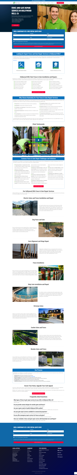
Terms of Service (20, 41)
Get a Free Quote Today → (38, 186)
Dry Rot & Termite (42, 461)
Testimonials (29, 455)
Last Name (32, 33)
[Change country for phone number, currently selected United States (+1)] (48, 35)
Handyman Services (27, 2)
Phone (48, 33)
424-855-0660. (33, 376)
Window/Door (41, 456)
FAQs (41, 2)
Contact (52, 2)
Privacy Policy (26, 41)
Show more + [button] (15, 60)
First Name (15, 33)
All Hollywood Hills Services (43, 468)
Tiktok (60, 452)
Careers (28, 457)
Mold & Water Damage (42, 464)
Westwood (14, 458)
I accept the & (21, 41)
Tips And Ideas (29, 460)
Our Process (29, 451)
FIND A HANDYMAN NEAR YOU (36, 0)
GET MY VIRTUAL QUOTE (38, 46)
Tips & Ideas (37, 2)
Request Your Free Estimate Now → (38, 393)
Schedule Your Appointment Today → (38, 92)
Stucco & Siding (41, 455)
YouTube (60, 454)
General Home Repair (42, 452)
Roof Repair (41, 462)
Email (31, 37)
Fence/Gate (41, 458)
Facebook (61, 450)
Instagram (61, 456)
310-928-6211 (15, 453)
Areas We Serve (30, 461)
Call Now (15, 25)
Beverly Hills (14, 456)
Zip (14, 37)
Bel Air (13, 457)
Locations (44, 2)
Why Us (32, 2)
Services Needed (49, 37)
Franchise (48, 2)
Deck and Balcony (42, 459)
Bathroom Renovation (42, 465)
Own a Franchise (30, 458)
